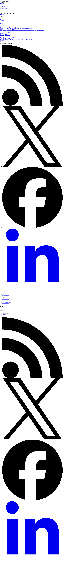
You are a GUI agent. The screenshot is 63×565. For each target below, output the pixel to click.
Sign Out (1, 8)
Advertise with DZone (5, 299)
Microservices (25, 28)
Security (32, 28)
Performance (29, 28)
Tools (15, 29)
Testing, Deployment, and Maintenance (6, 30)
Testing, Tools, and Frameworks (39, 30)
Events (1, 18)
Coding (1, 29)
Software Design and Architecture (5, 28)
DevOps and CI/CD (19, 30)
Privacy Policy (4, 308)
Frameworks (4, 29)
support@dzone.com (5, 314)
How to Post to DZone (5, 5)
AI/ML (7, 27)
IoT (15, 27)
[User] (0, 15)
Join (3, 14)
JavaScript (9, 29)
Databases (13, 27)
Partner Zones (2, 40)
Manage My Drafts (5, 11)
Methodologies (18, 26)
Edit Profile (2, 3)
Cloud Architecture (13, 28)
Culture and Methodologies (4, 26)
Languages (12, 29)
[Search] (1, 17)
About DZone (4, 294)
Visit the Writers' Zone (5, 304)
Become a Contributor (5, 303)
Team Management (24, 26)
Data (11, 27)
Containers (17, 28)
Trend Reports (2, 20)
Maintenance (24, 30)
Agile (9, 26)
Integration (21, 28)
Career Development (13, 26)
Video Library (5, 18)
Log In (1, 14)
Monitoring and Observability (30, 30)
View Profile (5, 8)
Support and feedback (5, 295)
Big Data (9, 27)
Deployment (14, 30)
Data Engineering (2, 27)
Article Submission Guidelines (6, 6)
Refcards (1, 19)
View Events (2, 23)
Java (7, 29)
